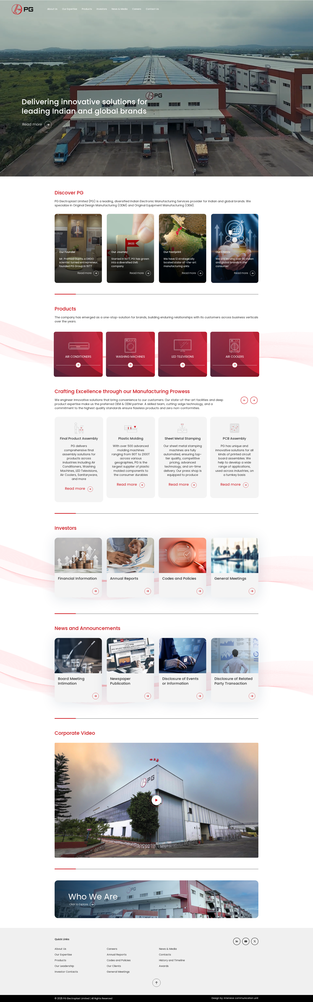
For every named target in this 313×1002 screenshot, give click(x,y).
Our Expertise (69, 9)
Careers (136, 9)
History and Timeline (172, 960)
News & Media (119, 9)
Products (87, 9)
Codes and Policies (179, 578)
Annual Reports (124, 578)
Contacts (165, 954)
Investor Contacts (66, 972)
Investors (102, 9)
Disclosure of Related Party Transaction (233, 681)
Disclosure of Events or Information (180, 681)
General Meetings (230, 578)
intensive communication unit (241, 998)
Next (254, 400)
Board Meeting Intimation (71, 681)
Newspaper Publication (120, 681)
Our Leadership (64, 966)
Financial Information (77, 578)
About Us (52, 9)
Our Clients (114, 966)
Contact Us (152, 9)
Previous (244, 400)
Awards (164, 966)
